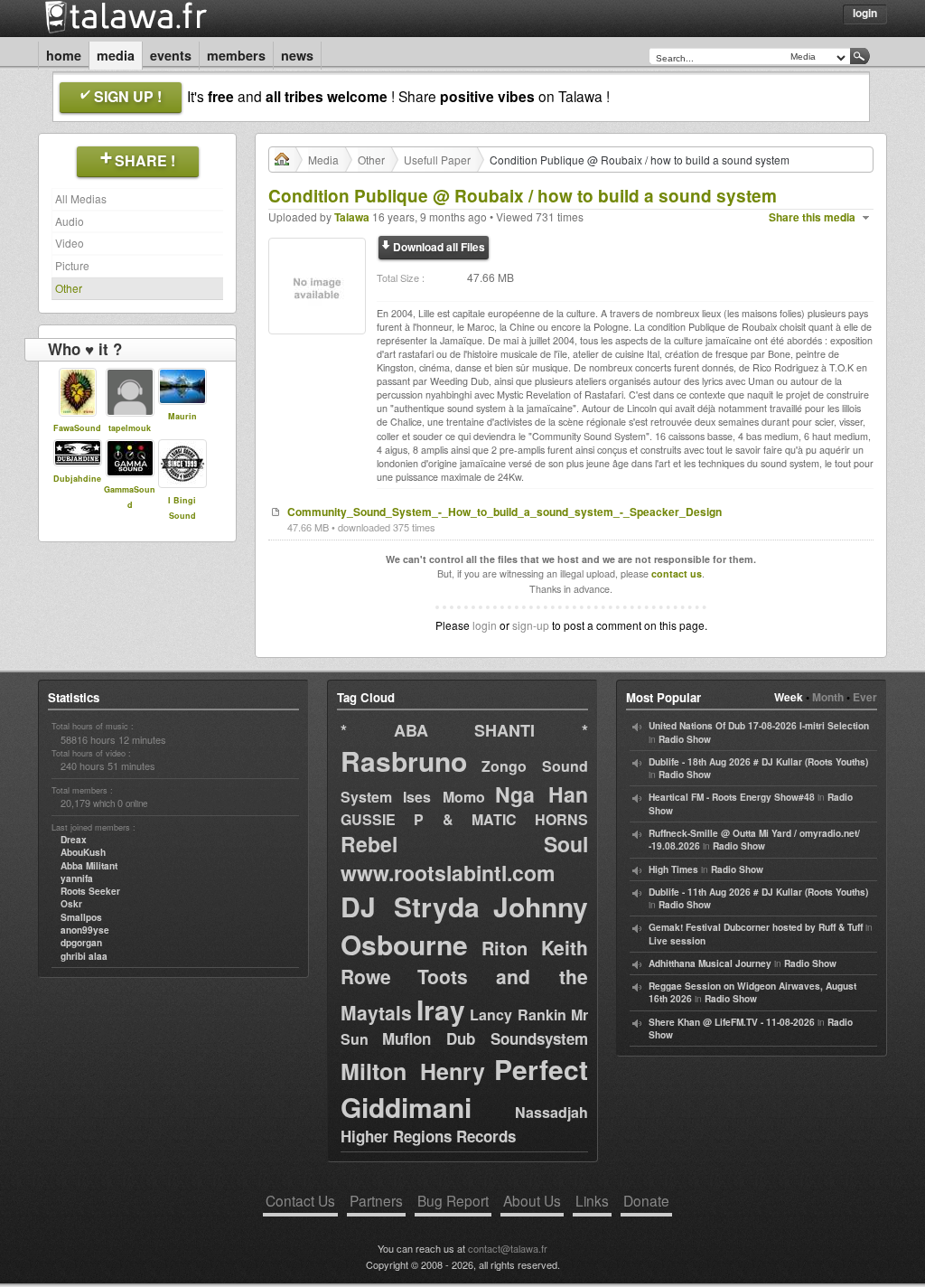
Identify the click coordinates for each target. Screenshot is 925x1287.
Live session (677, 941)
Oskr (71, 903)
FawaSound (77, 428)
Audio (69, 221)
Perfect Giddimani (464, 1087)
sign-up (530, 625)
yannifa (77, 878)
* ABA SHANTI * (464, 730)
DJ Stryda (410, 906)
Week (788, 697)
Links (592, 1200)
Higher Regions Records (428, 1136)
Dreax (74, 839)
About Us (532, 1200)
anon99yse (85, 930)
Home (63, 55)
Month (828, 697)
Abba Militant (89, 866)
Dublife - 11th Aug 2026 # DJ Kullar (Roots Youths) (758, 892)
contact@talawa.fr (507, 1248)
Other (68, 288)
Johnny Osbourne (464, 925)
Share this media (812, 217)
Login (865, 13)
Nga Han (541, 794)
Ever (865, 697)
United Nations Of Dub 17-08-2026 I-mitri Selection (759, 725)
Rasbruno (404, 760)
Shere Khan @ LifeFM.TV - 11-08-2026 (732, 1022)
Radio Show (685, 739)
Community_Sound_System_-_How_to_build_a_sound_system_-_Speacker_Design (504, 511)
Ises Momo (444, 796)
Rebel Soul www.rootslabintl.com (464, 858)
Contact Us (300, 1200)
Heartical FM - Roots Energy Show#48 (732, 797)
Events (171, 55)
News (297, 55)
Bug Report (453, 1200)
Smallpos (81, 917)
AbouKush (83, 852)
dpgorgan (81, 942)
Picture (72, 265)
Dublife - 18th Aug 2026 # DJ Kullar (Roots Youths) (758, 762)
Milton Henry (413, 1071)
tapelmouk (129, 428)
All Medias (81, 198)
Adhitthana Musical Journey (710, 963)
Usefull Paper (437, 159)
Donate (646, 1200)
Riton (504, 948)
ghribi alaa (84, 956)
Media (116, 55)
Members (236, 55)
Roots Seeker (90, 891)
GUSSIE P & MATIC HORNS (464, 819)
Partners (376, 1200)
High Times (673, 869)
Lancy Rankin (518, 1014)
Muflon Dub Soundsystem (485, 1038)
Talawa (351, 217)
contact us (676, 573)
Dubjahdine (77, 478)
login (484, 625)
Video (69, 242)
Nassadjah (551, 1112)
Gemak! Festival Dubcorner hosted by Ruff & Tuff (756, 927)
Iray (440, 1009)
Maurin (182, 416)
